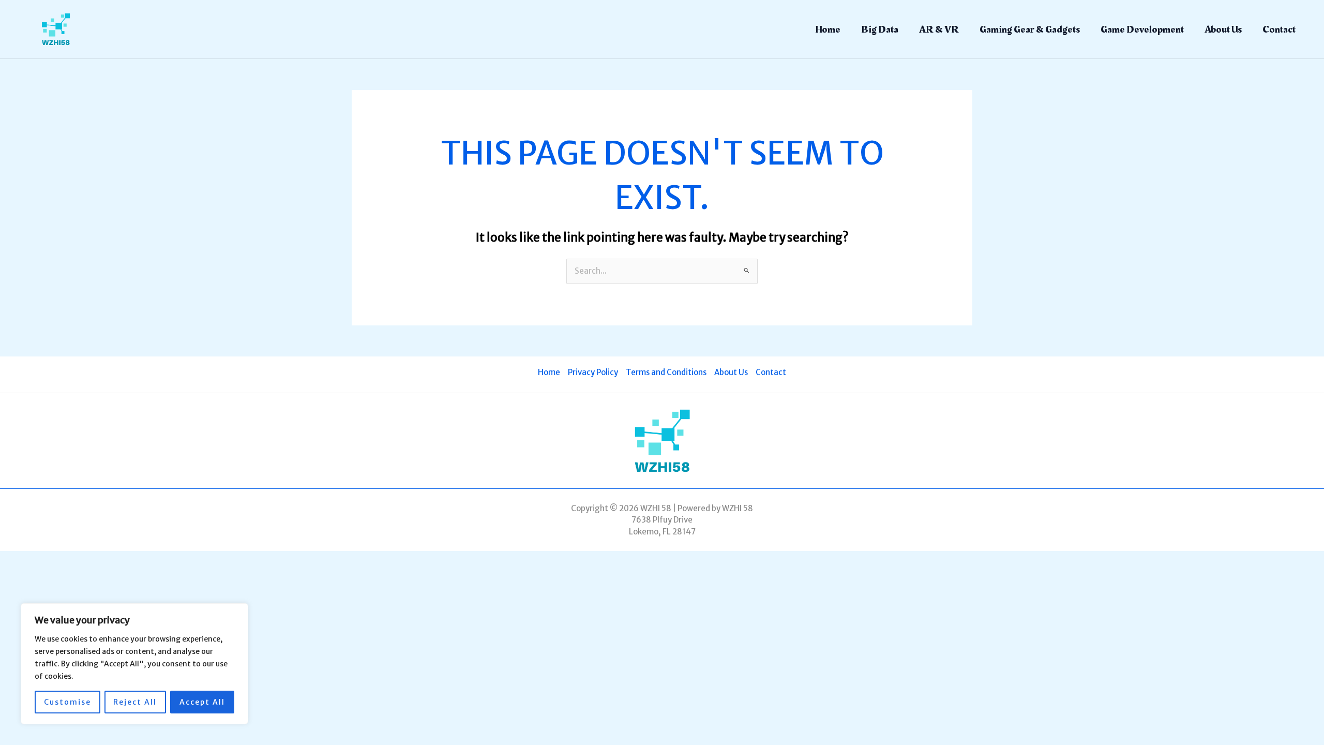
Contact (1279, 29)
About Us (1223, 29)
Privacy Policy (593, 372)
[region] (134, 663)
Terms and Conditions (666, 372)
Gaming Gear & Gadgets (1030, 29)
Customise (67, 702)
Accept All (202, 702)
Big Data (879, 29)
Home (827, 29)
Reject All (135, 702)
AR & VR (939, 29)
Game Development (1142, 29)
